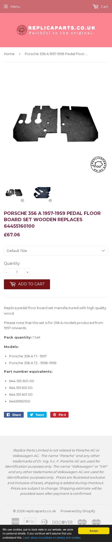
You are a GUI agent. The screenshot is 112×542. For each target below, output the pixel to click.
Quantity (12, 263)
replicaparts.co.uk (41, 511)
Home (9, 54)
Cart (104, 6)
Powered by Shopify (78, 511)
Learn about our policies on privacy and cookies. (52, 537)
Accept (94, 531)
